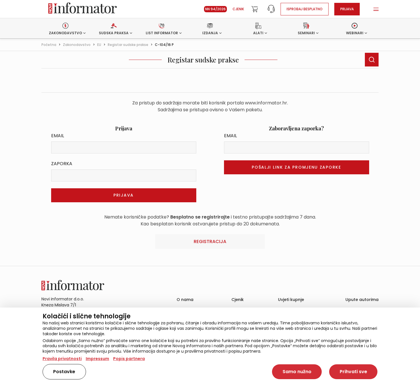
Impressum (97, 358)
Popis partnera (129, 358)
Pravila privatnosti (62, 358)
